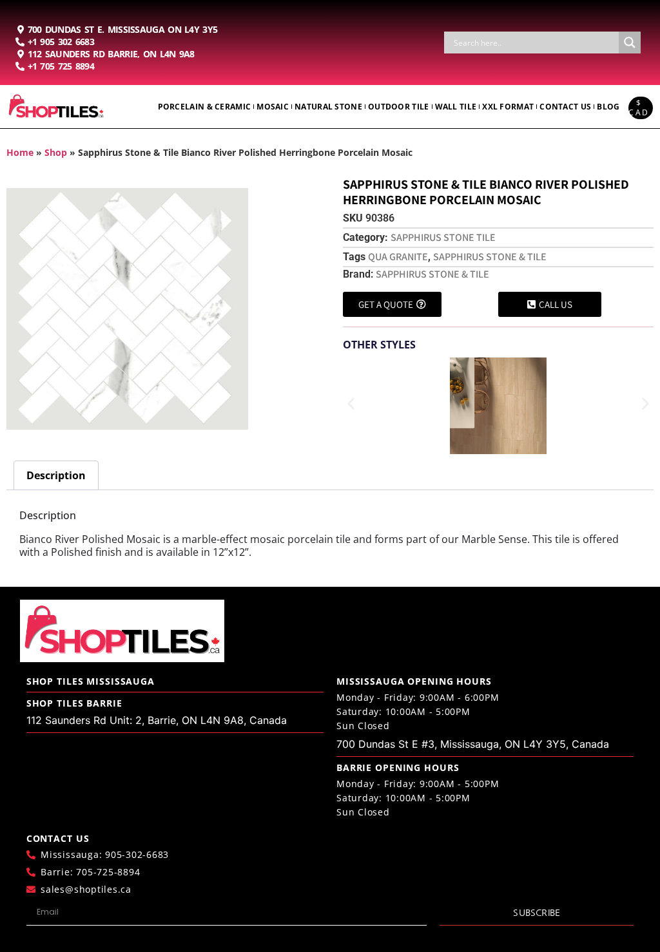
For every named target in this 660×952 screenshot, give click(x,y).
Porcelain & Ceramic (204, 106)
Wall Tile (456, 106)
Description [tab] (56, 475)
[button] (351, 403)
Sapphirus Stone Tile (443, 237)
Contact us (565, 106)
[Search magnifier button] (630, 42)
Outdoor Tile (398, 106)
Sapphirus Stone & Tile (490, 256)
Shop (55, 152)
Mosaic (273, 106)
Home (20, 152)
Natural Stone (328, 106)
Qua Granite (398, 256)
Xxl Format (508, 106)
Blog (608, 106)
